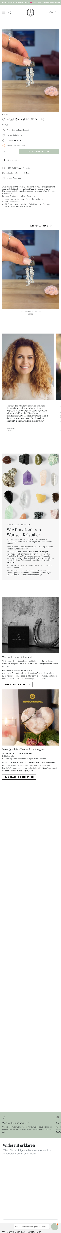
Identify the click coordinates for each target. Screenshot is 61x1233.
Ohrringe (5, 114)
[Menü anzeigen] (4, 12)
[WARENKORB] (57, 12)
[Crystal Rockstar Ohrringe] (30, 269)
